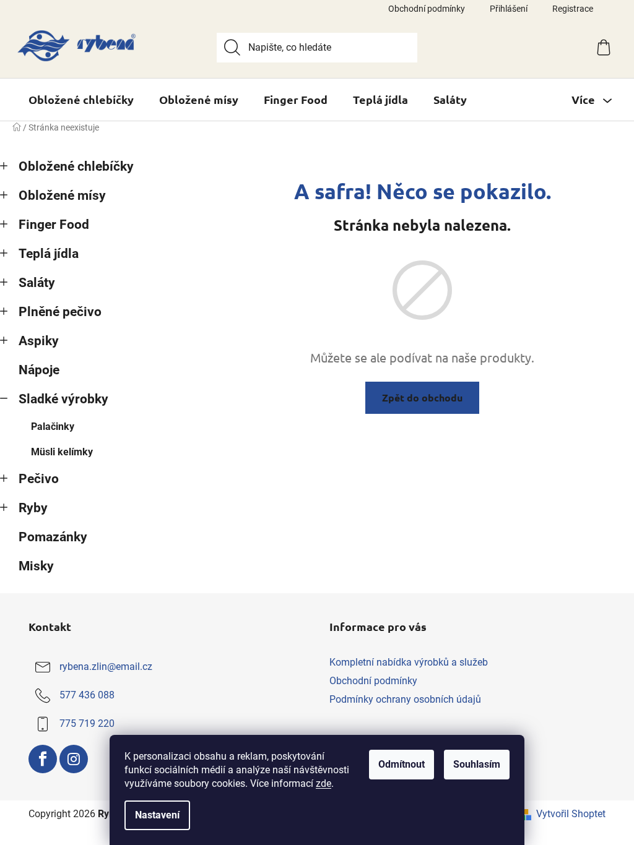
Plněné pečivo (60, 311)
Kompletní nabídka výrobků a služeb (408, 662)
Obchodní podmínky (426, 9)
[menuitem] (81, 100)
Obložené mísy (62, 195)
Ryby (33, 507)
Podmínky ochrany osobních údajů (405, 699)
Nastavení (157, 815)
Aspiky (39, 340)
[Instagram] (73, 759)
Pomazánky (53, 537)
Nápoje (39, 369)
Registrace (572, 9)
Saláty (37, 282)
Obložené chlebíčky (76, 166)
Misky (36, 566)
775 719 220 (87, 723)
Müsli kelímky (62, 452)
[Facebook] (42, 759)
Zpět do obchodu (422, 397)
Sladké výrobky (63, 399)
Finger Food (54, 224)
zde (323, 783)
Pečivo (39, 478)
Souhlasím (476, 764)
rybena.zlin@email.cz (105, 666)
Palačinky (52, 426)
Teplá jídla (49, 253)
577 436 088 (87, 695)
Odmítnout (401, 764)
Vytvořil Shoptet (571, 814)
